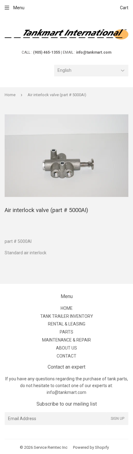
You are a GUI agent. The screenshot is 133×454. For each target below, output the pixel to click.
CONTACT (66, 356)
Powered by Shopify (91, 447)
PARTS (66, 331)
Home (10, 94)
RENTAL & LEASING (66, 323)
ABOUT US (66, 348)
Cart (124, 7)
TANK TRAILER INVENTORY (66, 316)
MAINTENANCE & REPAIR (66, 339)
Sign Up (117, 418)
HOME (67, 308)
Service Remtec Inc (50, 447)
